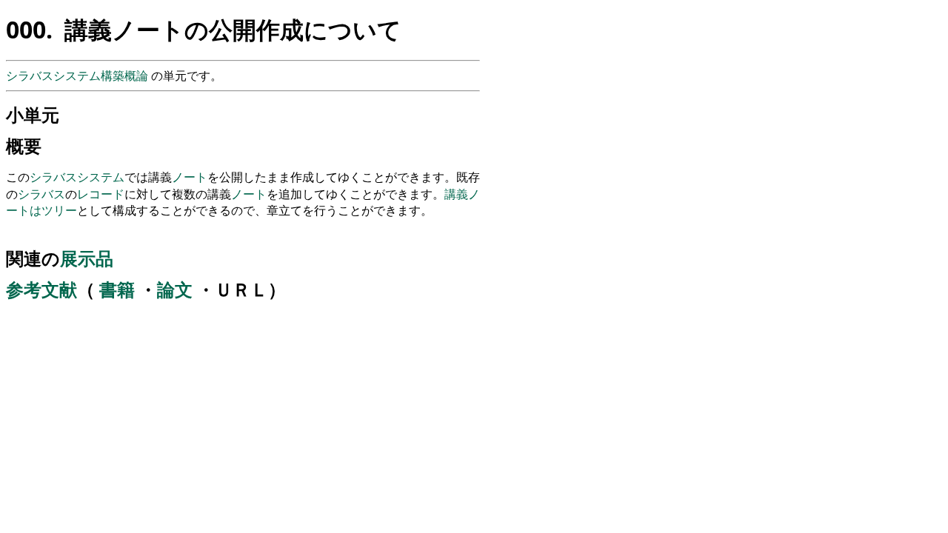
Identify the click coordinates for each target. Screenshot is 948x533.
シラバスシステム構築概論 (78, 75)
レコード (100, 194)
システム (100, 177)
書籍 (117, 289)
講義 (456, 194)
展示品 (86, 258)
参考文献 (41, 289)
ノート (189, 177)
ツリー (59, 210)
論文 (175, 289)
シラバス (53, 177)
